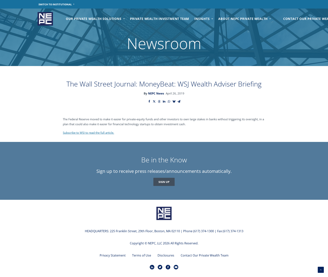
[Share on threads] (159, 101)
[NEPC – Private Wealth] (45, 19)
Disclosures (166, 255)
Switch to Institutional (55, 4)
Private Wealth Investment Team (159, 19)
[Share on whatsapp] (169, 101)
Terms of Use (141, 255)
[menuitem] (56, 4)
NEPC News (156, 93)
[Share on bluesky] (174, 101)
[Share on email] (179, 101)
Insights (202, 19)
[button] (164, 214)
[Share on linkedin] (164, 101)
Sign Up (164, 182)
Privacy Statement (113, 255)
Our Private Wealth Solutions (93, 19)
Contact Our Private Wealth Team (205, 255)
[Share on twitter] (154, 101)
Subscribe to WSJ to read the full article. (88, 133)
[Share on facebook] (149, 101)
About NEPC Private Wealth (243, 19)
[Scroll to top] (321, 269)
